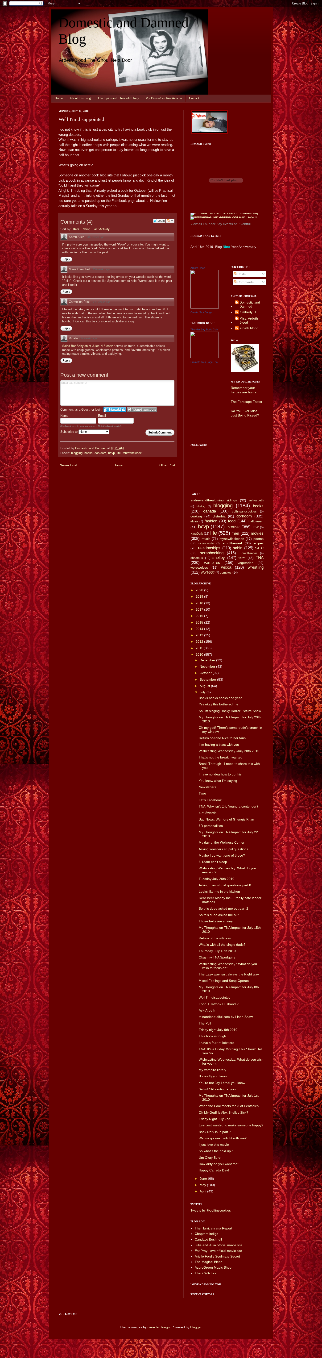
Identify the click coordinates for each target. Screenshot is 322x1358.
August (205, 686)
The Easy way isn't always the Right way (229, 974)
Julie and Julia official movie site (218, 1245)
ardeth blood (248, 328)
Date (76, 229)
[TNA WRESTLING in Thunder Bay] (225, 213)
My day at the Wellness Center (221, 842)
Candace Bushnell (208, 1239)
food (231, 521)
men (235, 533)
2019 (200, 596)
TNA (260, 557)
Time (202, 793)
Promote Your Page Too (204, 362)
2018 (200, 603)
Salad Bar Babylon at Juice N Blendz (88, 346)
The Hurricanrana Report (213, 1228)
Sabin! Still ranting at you (217, 1089)
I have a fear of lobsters (216, 1043)
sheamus (196, 558)
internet (233, 527)
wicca (226, 567)
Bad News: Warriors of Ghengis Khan (226, 819)
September (208, 679)
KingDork (196, 533)
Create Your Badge (201, 312)
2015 (200, 622)
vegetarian (245, 563)
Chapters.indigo (206, 1234)
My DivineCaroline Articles (163, 98)
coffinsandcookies (244, 511)
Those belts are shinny (216, 921)
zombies (225, 572)
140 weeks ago (101, 301)
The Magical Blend (209, 1262)
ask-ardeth (256, 500)
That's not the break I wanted (220, 757)
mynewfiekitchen (231, 539)
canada (209, 511)
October (206, 673)
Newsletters (207, 787)
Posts (241, 274)
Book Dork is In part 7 (215, 1132)
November (208, 666)
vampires (212, 562)
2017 (200, 609)
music (206, 539)
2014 (200, 629)
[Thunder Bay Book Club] (204, 357)
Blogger (196, 1327)
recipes (258, 543)
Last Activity (101, 229)
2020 (200, 590)
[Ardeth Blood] (204, 307)
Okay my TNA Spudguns (217, 957)
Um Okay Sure (210, 1157)
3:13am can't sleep (213, 862)
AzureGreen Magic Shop (213, 1267)
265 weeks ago (95, 237)
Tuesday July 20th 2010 (216, 879)
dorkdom (100, 453)
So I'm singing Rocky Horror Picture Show (230, 711)
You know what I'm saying (218, 781)
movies (257, 533)
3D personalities (211, 826)
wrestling (256, 567)
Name (64, 415)
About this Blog (80, 98)
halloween (256, 521)
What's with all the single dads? (222, 944)
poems (258, 539)
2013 (200, 635)
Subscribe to (69, 431)
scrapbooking (211, 553)
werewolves (199, 567)
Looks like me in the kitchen (219, 891)
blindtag (201, 506)
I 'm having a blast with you (219, 744)
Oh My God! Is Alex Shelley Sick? (223, 1112)
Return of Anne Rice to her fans (222, 738)
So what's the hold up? (216, 1151)
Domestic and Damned (249, 304)
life (119, 453)
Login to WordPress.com (142, 409)
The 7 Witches (205, 1273)
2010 (200, 654)
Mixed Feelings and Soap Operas (224, 981)
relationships (209, 548)
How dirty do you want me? (219, 1164)
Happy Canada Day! (214, 1170)
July (203, 692)
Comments (245, 282)
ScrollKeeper (248, 553)
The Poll (205, 1023)
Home (59, 98)
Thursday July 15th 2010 (217, 951)
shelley (218, 557)
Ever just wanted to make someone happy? (231, 1125)
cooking (196, 516)
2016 (200, 616)
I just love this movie (214, 1144)
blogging (77, 453)
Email (102, 415)
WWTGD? (208, 572)
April (203, 1191)
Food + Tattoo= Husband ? (219, 1004)
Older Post (167, 465)
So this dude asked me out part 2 (223, 908)
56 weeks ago (89, 338)
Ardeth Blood (197, 268)
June (204, 1178)
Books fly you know (213, 1076)
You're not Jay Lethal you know (222, 1083)
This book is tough (212, 1036)
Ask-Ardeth (207, 1010)
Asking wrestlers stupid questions (223, 849)
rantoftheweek (132, 453)
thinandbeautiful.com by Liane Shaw (226, 1017)
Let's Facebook (210, 800)
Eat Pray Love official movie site (218, 1251)
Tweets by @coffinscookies (210, 1210)
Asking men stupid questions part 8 (225, 885)
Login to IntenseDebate (114, 409)
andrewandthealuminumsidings (213, 500)
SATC (259, 548)
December (208, 660)
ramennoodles (206, 543)
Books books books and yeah (221, 698)
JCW (255, 527)
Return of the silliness (215, 938)
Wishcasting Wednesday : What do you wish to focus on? (228, 966)
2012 (200, 641)
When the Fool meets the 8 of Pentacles (229, 1106)
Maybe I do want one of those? (222, 855)
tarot (242, 558)
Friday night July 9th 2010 (218, 1030)
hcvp (111, 453)
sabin (237, 548)
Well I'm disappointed (215, 997)
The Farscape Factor (246, 402)
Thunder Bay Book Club (204, 329)
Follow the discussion (170, 221)
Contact (194, 98)
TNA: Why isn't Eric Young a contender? (228, 806)
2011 (200, 648)
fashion (211, 521)
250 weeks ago (101, 269)
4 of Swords (207, 813)
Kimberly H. (248, 312)
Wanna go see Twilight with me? (223, 1138)
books (88, 453)
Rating (86, 229)
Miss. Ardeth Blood (248, 320)
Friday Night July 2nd (214, 1119)
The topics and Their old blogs (118, 98)
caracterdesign (159, 1327)
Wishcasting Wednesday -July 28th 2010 (229, 751)
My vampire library (212, 1070)
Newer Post (68, 465)
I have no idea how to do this (220, 774)
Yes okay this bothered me (218, 704)
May (203, 1185)
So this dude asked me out (219, 915)
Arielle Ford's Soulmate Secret (217, 1256)
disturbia (219, 516)
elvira (194, 521)
